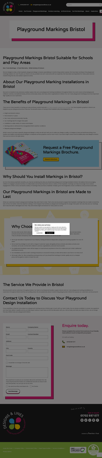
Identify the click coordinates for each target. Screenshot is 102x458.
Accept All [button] (49, 233)
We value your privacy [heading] (42, 225)
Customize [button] (39, 233)
